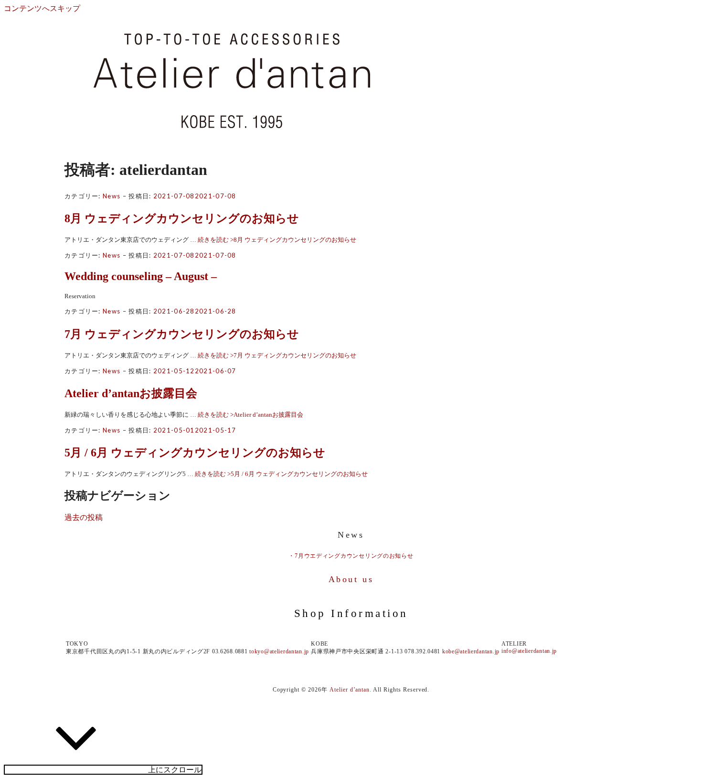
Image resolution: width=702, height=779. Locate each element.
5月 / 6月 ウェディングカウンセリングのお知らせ (194, 452)
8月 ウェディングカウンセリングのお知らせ (181, 218)
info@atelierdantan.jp (529, 651)
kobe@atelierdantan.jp (471, 651)
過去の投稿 (83, 517)
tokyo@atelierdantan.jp (279, 651)
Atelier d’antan (350, 689)
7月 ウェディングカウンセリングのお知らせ (181, 334)
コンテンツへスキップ (42, 8)
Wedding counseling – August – (140, 276)
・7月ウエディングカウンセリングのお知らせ (350, 555)
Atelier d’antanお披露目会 (130, 393)
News (111, 196)
